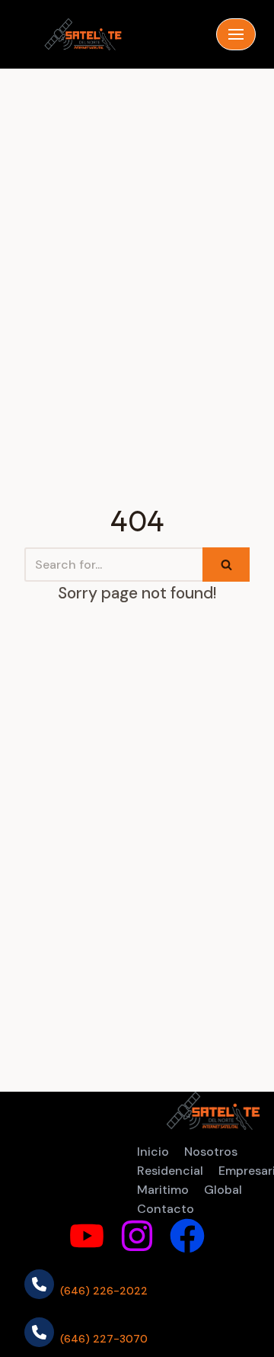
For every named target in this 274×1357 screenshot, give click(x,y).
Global (223, 1190)
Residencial (170, 1171)
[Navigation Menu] (236, 34)
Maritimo (163, 1190)
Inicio (153, 1152)
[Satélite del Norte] (83, 34)
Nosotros (210, 1152)
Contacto (165, 1209)
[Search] (226, 564)
